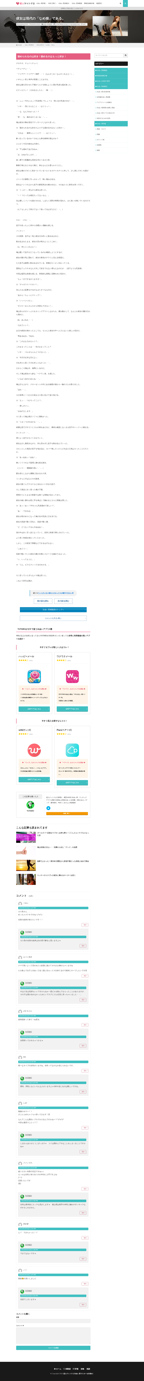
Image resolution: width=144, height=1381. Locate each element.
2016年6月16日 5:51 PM (29, 937)
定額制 (99, 145)
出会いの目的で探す (103, 81)
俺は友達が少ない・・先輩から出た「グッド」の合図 (57, 847)
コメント (20, 1325)
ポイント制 (100, 139)
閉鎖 (98, 134)
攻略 (82, 1369)
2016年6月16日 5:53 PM (29, 988)
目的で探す (52, 3)
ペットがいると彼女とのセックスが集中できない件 (56, 593)
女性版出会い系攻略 (103, 97)
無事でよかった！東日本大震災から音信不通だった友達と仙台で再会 (63, 861)
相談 (88, 1369)
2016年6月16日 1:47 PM (27, 908)
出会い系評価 (41, 3)
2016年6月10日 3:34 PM (27, 1229)
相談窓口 (99, 3)
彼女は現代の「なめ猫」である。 (46, 45)
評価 (76, 1369)
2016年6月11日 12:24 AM (28, 1168)
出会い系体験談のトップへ (53, 609)
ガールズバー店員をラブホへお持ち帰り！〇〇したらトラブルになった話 (63, 834)
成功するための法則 (103, 118)
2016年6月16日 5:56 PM (29, 1140)
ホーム (58, 1369)
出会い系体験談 (77, 3)
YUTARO (28, 932)
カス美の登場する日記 (61, 24)
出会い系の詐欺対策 (103, 92)
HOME (20, 45)
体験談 (68, 1369)
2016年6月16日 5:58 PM (29, 1201)
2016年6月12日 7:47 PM (27, 1016)
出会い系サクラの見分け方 (106, 113)
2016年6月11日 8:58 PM (27, 1062)
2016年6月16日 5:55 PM (29, 1083)
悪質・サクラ (101, 129)
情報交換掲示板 (89, 3)
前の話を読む (43, 601)
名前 (17, 1317)
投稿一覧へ (66, 813)
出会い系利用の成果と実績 (106, 107)
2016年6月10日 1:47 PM (27, 1275)
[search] (126, 55)
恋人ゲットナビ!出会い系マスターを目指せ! (78, 1373)
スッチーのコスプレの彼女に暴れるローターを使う (56, 875)
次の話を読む (63, 601)
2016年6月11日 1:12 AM (27, 1108)
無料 (98, 150)
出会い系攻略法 (64, 3)
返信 (85, 925)
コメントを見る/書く (53, 618)
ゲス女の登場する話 (74, 24)
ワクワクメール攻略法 (104, 102)
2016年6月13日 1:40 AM (27, 962)
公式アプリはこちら (34, 709)
